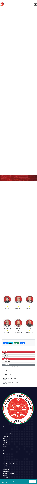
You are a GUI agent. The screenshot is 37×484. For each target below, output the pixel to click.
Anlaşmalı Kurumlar (5, 446)
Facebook (5, 343)
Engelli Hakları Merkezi (6, 471)
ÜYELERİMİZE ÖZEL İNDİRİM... (8, 374)
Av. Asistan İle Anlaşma (6, 370)
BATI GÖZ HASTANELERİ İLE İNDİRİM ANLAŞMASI (11, 366)
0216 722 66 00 (32, 1)
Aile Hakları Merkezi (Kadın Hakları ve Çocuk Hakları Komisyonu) (12, 463)
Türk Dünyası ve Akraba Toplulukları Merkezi (9, 473)
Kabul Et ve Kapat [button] (32, 481)
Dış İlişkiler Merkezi (5, 477)
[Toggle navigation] (35, 4)
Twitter (11, 343)
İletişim (4, 448)
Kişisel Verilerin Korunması (7, 450)
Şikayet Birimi (5, 475)
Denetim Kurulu (5, 444)
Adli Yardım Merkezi (5, 457)
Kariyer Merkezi (5, 467)
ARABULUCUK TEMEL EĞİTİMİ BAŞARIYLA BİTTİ (11, 382)
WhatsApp (16, 343)
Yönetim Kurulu (5, 440)
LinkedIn (22, 343)
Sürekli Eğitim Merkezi (6, 469)
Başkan (4, 438)
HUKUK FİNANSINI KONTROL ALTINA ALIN (10, 378)
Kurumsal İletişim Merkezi (6, 465)
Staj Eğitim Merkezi (5, 461)
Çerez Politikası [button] (4, 482)
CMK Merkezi (5, 455)
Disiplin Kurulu (5, 442)
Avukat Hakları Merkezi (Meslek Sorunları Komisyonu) (10, 459)
